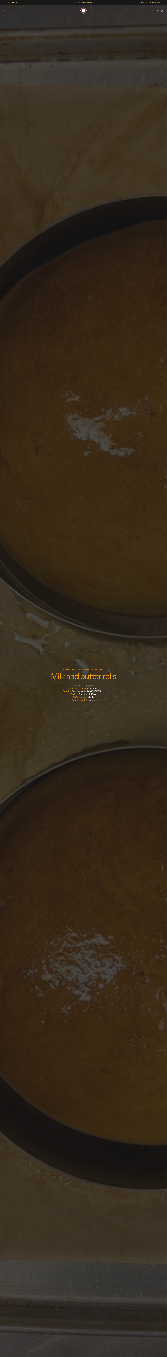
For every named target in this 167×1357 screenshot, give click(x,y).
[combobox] (143, 2)
